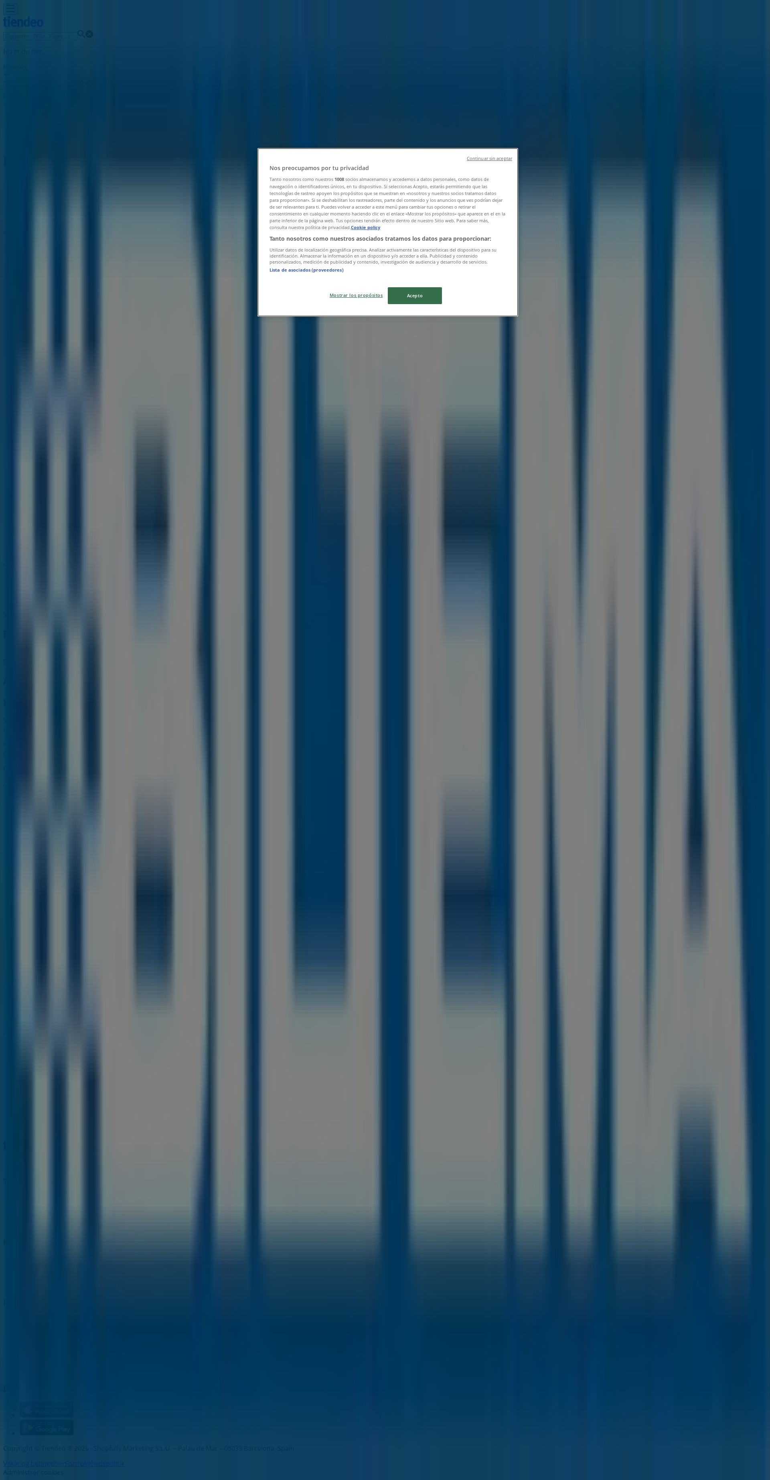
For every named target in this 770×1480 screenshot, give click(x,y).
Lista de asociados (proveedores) (307, 270)
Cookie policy (365, 227)
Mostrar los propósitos (356, 295)
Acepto (415, 295)
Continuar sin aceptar (489, 158)
